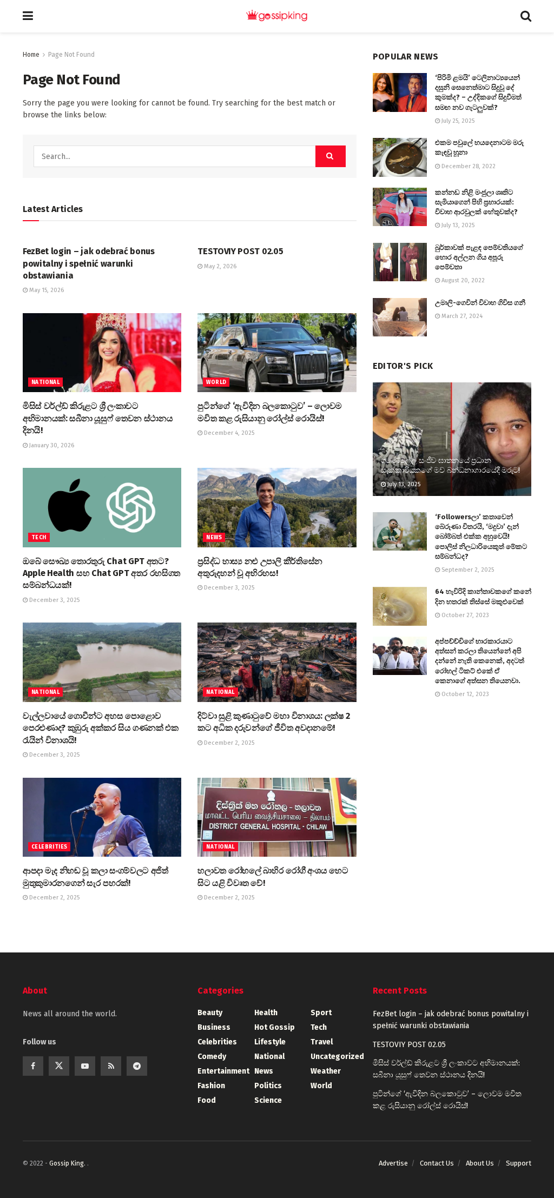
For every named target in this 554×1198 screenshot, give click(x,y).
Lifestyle (270, 1042)
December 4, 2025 (228, 432)
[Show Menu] (28, 16)
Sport (321, 1012)
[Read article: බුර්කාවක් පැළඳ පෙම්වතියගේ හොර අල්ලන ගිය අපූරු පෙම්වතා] (400, 262)
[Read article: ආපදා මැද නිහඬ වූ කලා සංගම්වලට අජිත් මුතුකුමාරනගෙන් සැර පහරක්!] (102, 817)
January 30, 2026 (51, 445)
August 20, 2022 (462, 280)
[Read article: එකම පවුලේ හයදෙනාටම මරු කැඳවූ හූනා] (400, 157)
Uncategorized (337, 1056)
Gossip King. (68, 1163)
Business (213, 1027)
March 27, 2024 (461, 316)
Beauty (209, 1012)
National (45, 382)
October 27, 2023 (464, 615)
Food (206, 1100)
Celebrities (49, 847)
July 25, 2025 (457, 120)
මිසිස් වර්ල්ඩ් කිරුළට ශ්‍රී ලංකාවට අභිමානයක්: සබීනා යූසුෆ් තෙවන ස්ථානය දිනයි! (98, 418)
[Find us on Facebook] (33, 1066)
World (216, 382)
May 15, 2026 (46, 290)
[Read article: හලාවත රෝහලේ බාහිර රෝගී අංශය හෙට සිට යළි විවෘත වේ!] (276, 817)
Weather (326, 1071)
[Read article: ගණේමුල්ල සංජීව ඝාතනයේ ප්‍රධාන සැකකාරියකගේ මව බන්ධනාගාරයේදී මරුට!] (452, 439)
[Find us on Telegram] (137, 1066)
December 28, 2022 (468, 166)
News (214, 537)
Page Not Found (71, 54)
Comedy (211, 1056)
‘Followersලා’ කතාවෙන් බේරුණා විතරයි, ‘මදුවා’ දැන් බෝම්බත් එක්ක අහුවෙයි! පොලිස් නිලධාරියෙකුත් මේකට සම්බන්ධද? (481, 536)
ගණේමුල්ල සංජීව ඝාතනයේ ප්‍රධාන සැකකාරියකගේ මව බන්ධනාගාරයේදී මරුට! (450, 465)
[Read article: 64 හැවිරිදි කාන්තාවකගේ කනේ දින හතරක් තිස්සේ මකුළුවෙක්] (400, 606)
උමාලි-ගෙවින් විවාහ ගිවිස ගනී (480, 303)
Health (266, 1012)
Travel (322, 1042)
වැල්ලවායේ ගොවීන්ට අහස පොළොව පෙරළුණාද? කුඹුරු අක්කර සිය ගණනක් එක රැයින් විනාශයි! (101, 728)
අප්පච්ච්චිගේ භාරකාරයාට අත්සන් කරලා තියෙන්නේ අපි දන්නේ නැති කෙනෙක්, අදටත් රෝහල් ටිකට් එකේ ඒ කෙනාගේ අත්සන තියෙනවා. (479, 661)
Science (268, 1100)
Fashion (211, 1085)
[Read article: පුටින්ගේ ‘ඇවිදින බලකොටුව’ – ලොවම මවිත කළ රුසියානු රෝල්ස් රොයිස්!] (276, 353)
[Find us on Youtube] (85, 1066)
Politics (268, 1085)
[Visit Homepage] (277, 16)
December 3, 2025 (54, 600)
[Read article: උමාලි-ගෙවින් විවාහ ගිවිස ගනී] (400, 317)
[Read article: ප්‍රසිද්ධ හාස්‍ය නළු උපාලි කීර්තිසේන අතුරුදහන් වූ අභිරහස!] (276, 507)
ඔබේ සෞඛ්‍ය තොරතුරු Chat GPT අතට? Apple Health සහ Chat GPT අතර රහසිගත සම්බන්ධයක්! (101, 573)
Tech (39, 537)
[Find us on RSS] (111, 1066)
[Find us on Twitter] (59, 1066)
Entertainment (223, 1071)
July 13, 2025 (457, 225)
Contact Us (437, 1163)
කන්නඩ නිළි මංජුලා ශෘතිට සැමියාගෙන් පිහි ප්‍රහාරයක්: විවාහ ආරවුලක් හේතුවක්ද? (476, 202)
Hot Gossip (274, 1027)
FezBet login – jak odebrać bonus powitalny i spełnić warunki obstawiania (89, 263)
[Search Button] (525, 16)
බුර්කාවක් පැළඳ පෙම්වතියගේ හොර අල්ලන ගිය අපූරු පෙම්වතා (479, 257)
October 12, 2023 (464, 694)
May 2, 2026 (219, 266)
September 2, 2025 (467, 569)
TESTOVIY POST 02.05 (240, 251)
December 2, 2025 (228, 742)
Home (31, 54)
